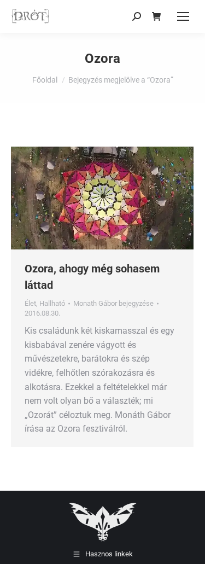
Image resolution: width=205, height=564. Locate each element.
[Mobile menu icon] (183, 16)
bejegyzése (113, 303)
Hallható (52, 303)
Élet (30, 303)
